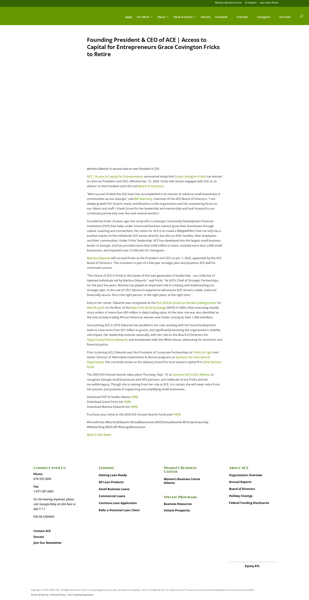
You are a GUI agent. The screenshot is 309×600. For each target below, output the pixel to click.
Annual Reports (240, 482)
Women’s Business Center (228, 3)
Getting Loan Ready (113, 475)
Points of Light (203, 352)
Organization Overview (245, 475)
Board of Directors (151, 186)
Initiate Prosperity (177, 510)
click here (66, 504)
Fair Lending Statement (80, 594)
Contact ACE (42, 531)
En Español (250, 3)
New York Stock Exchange (148, 308)
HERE (134, 397)
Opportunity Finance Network (107, 340)
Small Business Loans (114, 489)
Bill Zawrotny (143, 199)
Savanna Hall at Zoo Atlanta (190, 374)
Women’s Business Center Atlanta (182, 481)
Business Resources (178, 504)
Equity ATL (252, 566)
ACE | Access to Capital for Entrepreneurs (115, 176)
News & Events (183, 17)
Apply (128, 17)
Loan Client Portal (269, 3)
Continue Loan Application (118, 503)
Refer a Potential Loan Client (119, 510)
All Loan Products (111, 482)
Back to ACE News (99, 435)
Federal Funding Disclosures (249, 503)
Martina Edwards (98, 258)
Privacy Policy (58, 594)
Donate (206, 17)
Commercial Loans (112, 496)
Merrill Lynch (96, 308)
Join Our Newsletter (47, 543)
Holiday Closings (240, 496)
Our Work (143, 17)
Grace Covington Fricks (190, 176)
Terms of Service (39, 594)
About (161, 17)
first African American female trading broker (186, 303)
